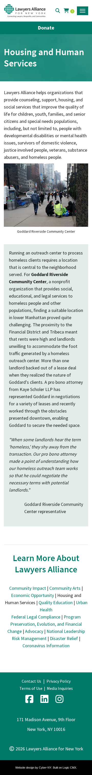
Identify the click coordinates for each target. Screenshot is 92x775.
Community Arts (64, 588)
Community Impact (27, 588)
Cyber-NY (45, 767)
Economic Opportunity (32, 595)
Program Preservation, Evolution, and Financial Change (44, 624)
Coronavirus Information (46, 646)
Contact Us (31, 681)
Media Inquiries (60, 688)
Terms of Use (30, 688)
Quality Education (56, 602)
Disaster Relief (64, 638)
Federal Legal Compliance (35, 617)
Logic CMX (69, 767)
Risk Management (29, 638)
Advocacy (34, 631)
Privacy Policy (59, 681)
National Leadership (66, 631)
